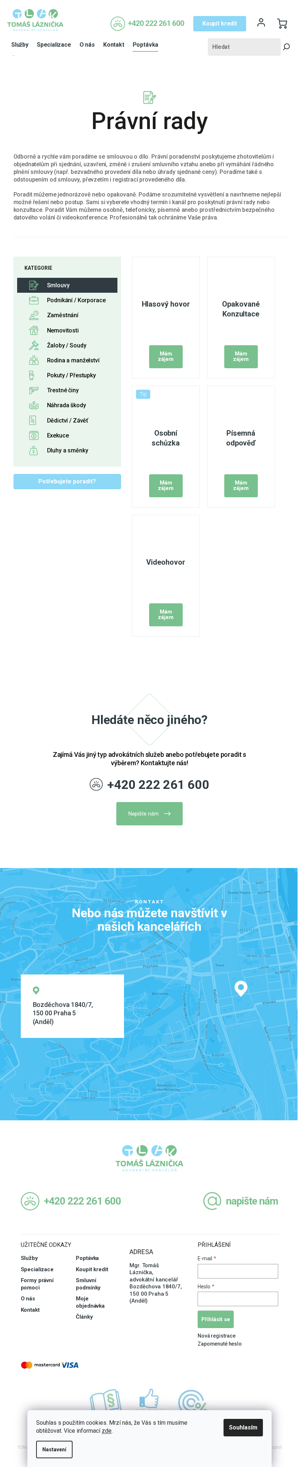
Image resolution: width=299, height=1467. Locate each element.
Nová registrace (217, 1336)
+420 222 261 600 (158, 784)
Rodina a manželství (73, 360)
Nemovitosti (63, 330)
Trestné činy (63, 390)
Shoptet (274, 1447)
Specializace (37, 1269)
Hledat (286, 47)
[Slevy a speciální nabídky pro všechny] (193, 1402)
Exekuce (58, 435)
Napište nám (143, 813)
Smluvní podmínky (88, 1284)
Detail (166, 356)
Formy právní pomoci (37, 1284)
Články (84, 1317)
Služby (29, 1258)
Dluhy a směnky (67, 450)
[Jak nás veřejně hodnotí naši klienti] (149, 1402)
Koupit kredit (219, 23)
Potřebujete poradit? (67, 481)
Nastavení (54, 1449)
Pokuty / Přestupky (71, 375)
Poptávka (87, 1258)
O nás (28, 1298)
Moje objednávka (90, 1302)
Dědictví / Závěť (68, 420)
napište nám (252, 1201)
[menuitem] (19, 45)
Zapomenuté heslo (220, 1344)
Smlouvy (58, 285)
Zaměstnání (63, 315)
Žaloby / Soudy (66, 345)
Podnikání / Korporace (76, 300)
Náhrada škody (66, 405)
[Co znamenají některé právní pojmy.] (106, 1402)
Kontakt (30, 1310)
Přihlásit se (215, 1319)
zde (107, 1430)
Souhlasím (243, 1427)
